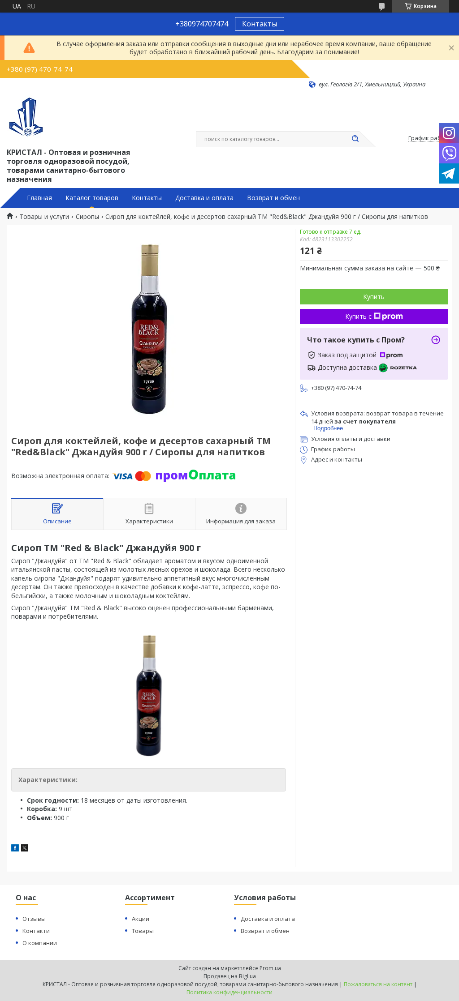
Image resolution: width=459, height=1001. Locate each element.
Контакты (259, 24)
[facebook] (15, 849)
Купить (374, 296)
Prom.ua (270, 968)
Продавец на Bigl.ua (230, 976)
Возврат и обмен (273, 198)
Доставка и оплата (204, 198)
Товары (143, 931)
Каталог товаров (91, 198)
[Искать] (355, 139)
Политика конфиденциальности (229, 992)
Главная (39, 198)
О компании (39, 943)
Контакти (36, 931)
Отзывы (34, 919)
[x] (24, 849)
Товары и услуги (44, 217)
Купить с (358, 316)
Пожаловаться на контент (378, 984)
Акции (140, 919)
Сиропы (87, 217)
